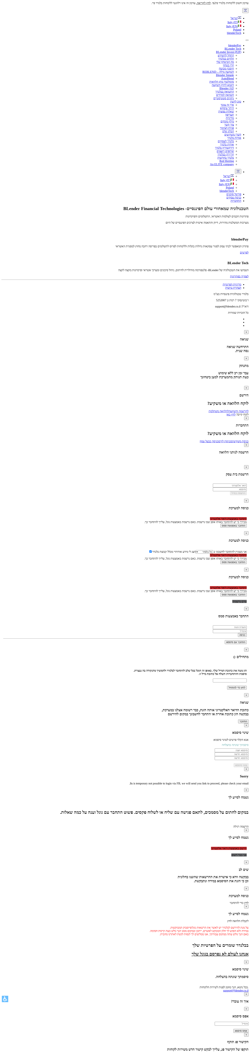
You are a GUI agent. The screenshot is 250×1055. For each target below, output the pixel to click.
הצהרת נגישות (233, 287)
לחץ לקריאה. (203, 3)
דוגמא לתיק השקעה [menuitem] (223, 85)
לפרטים (244, 252)
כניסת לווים (224, 441)
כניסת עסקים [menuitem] (233, 197)
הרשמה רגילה (241, 826)
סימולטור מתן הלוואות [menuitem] (221, 81)
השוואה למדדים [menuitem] (225, 94)
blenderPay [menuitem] (234, 45)
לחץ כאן (231, 414)
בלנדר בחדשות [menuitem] (225, 157)
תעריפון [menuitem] (229, 114)
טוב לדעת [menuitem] (235, 101)
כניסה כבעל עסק (209, 441)
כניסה (242, 635)
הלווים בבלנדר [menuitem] (226, 58)
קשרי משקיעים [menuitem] (232, 134)
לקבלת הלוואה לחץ (238, 921)
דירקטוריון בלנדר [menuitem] (224, 147)
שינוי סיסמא (241, 765)
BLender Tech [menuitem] (233, 48)
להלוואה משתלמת (219, 411)
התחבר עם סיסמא (235, 642)
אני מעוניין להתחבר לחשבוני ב (230, 551)
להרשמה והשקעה (239, 411)
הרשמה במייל (238, 493)
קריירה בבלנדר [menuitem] (225, 154)
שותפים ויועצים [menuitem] (225, 151)
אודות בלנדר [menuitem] (234, 137)
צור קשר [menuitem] (229, 124)
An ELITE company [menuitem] (222, 164)
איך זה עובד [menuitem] (227, 104)
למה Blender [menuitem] (226, 88)
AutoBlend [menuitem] (227, 78)
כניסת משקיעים (240, 441)
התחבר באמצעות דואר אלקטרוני (228, 518)
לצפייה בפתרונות (239, 276)
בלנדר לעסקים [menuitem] (226, 141)
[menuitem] (228, 176)
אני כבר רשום (239, 855)
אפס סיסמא (241, 1031)
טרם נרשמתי (239, 601)
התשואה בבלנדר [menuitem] (224, 91)
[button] (5, 999)
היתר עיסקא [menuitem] (227, 108)
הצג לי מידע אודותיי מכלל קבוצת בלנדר (174, 551)
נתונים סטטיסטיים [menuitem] (223, 98)
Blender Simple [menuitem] (225, 75)
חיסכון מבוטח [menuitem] (226, 68)
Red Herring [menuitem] (226, 161)
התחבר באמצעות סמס (233, 525)
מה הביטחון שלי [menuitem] (225, 61)
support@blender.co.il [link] (236, 990)
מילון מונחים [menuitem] (227, 121)
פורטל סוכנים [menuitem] (233, 194)
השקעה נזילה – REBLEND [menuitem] (218, 71)
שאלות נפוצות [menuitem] (226, 111)
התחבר (243, 721)
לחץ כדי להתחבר (239, 902)
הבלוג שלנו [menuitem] (228, 131)
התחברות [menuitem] (236, 200)
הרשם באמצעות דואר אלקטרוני (229, 848)
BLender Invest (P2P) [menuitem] (228, 52)
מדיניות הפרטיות (232, 284)
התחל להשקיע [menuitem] (226, 55)
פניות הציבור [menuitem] (227, 128)
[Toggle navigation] (247, 40)
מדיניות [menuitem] (230, 118)
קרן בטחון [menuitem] (228, 65)
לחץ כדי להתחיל (237, 687)
